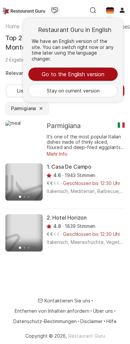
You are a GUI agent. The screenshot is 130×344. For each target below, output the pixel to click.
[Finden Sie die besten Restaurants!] (24, 10)
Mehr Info (57, 154)
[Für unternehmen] (54, 10)
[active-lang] (110, 10)
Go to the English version (73, 74)
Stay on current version (73, 90)
